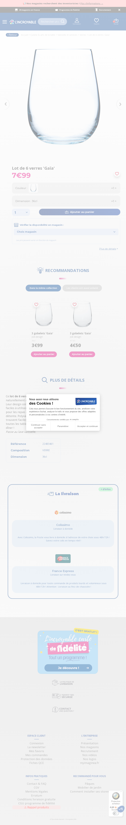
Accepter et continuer (87, 426)
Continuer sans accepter (38, 426)
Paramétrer (63, 426)
